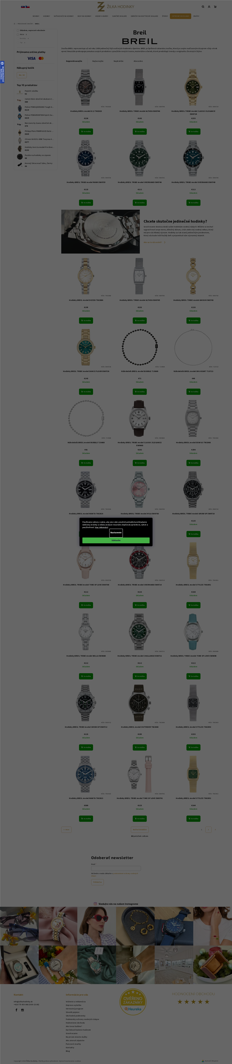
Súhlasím (116, 540)
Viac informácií (101, 527)
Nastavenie (116, 532)
